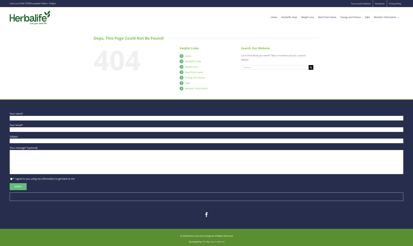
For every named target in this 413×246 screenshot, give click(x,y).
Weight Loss (191, 66)
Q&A (187, 83)
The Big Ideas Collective (213, 241)
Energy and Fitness (195, 77)
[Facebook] (206, 214)
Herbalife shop (193, 61)
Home (188, 56)
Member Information (196, 88)
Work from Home (194, 72)
